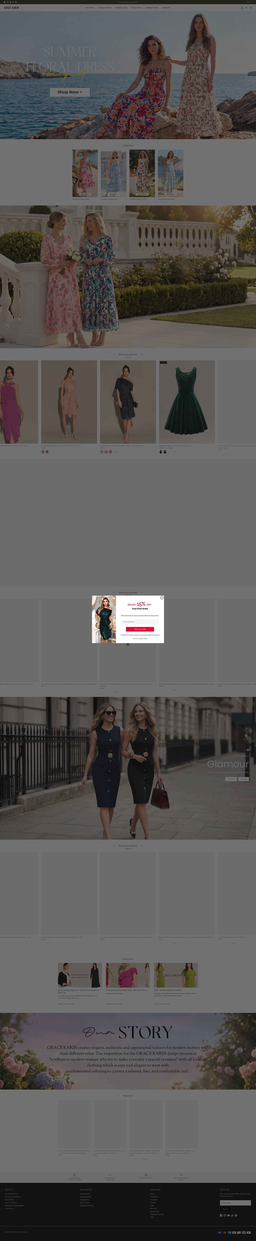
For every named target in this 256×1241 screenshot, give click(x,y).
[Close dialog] (162, 597)
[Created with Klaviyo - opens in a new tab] (128, 644)
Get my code (140, 629)
